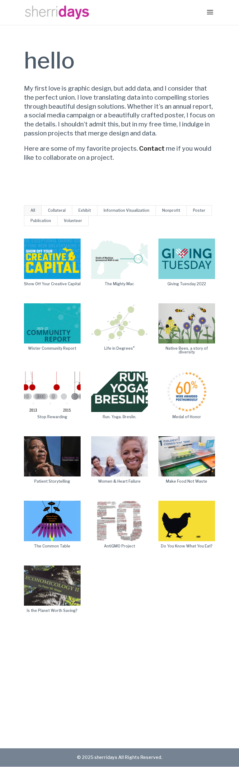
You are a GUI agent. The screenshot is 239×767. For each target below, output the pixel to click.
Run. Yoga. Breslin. (119, 416)
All (32, 210)
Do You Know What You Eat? (187, 546)
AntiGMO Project (119, 546)
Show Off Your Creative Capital (52, 284)
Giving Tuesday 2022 (186, 284)
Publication (40, 220)
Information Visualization (126, 210)
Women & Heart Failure (119, 481)
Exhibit (84, 210)
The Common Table (52, 546)
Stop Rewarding (52, 416)
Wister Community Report (52, 348)
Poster (199, 210)
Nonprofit (171, 210)
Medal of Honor (186, 416)
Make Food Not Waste (186, 481)
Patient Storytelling (52, 481)
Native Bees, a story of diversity (187, 350)
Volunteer (73, 220)
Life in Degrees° (119, 348)
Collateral (57, 210)
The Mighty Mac (119, 284)
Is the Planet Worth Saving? (52, 610)
